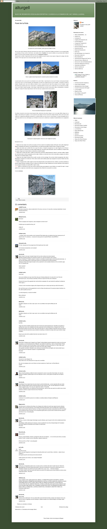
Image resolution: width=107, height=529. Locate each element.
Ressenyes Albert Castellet (81, 125)
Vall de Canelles (22, 200)
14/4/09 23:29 (22, 352)
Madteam (77, 132)
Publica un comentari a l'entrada (24, 504)
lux (19, 447)
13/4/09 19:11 (22, 268)
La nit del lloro (78, 128)
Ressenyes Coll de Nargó (81, 127)
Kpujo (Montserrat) (79, 130)
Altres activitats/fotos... (80, 34)
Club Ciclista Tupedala (80, 84)
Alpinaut (77, 134)
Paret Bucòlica (78, 44)
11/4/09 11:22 (22, 229)
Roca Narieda (78, 56)
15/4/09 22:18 (22, 366)
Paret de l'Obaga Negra (80, 46)
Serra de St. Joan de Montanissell (82, 61)
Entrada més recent (19, 507)
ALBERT (21, 207)
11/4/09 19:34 (22, 249)
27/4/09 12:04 (22, 459)
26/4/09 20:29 (22, 442)
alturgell (22, 7)
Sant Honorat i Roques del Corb (82, 58)
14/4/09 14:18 (22, 306)
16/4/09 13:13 (22, 377)
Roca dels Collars (79, 55)
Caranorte (77, 122)
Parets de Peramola (79, 50)
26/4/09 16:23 (22, 413)
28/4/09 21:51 (22, 473)
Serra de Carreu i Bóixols (80, 60)
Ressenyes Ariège (79, 137)
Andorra (76, 36)
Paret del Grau (78, 48)
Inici (42, 507)
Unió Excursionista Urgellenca (82, 82)
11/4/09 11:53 (22, 238)
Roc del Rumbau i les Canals (81, 53)
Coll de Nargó (78, 41)
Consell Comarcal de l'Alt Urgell (82, 87)
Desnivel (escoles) (79, 135)
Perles (76, 51)
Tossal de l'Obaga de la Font (81, 63)
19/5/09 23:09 (22, 501)
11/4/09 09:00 (22, 212)
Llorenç (20, 371)
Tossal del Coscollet (79, 65)
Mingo (20, 404)
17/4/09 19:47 (22, 399)
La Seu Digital (78, 89)
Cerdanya (77, 38)
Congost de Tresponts (80, 43)
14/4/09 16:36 (22, 336)
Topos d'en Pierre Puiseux (81, 139)
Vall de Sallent (78, 68)
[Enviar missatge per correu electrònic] (19, 198)
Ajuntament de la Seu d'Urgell (81, 86)
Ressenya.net (78, 123)
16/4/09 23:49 (22, 391)
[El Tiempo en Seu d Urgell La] (83, 77)
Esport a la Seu (78, 91)
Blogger (61, 518)
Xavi (20, 254)
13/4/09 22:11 (22, 297)
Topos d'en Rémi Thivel (80, 140)
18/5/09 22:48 (22, 490)
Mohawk (21, 216)
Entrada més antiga (63, 507)
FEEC (76, 120)
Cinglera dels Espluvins (80, 39)
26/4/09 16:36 (22, 427)
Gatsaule (21, 243)
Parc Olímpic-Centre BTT (80, 93)
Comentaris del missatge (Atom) (29, 509)
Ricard (20, 432)
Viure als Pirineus (79, 94)
